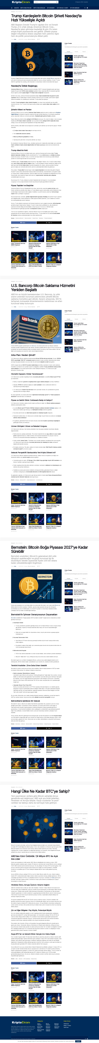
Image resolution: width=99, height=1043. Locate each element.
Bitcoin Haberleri (74, 7)
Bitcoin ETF (23, 479)
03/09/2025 (21, 566)
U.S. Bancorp (32, 345)
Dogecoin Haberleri (48, 1030)
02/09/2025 (21, 806)
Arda (15, 39)
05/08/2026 (31, 249)
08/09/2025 (21, 39)
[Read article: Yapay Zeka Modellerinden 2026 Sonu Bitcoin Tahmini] (36, 257)
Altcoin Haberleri (39, 1024)
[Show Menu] (11, 7)
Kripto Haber (55, 723)
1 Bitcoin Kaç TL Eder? (62, 7)
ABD (17, 958)
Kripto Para (35, 218)
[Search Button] (57, 2)
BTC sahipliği (27, 958)
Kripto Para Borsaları (39, 7)
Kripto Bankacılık (31, 479)
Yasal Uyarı (66, 1027)
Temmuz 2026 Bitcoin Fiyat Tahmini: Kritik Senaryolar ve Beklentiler (18, 266)
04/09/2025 (21, 306)
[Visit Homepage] (21, 2)
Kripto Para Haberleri (56, 1027)
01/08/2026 (49, 248)
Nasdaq (41, 218)
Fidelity (53, 877)
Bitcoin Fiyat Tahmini (38, 723)
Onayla (78, 1041)
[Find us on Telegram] (87, 8)
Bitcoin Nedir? (51, 7)
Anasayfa (16, 7)
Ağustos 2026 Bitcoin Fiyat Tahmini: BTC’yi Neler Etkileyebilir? (52, 245)
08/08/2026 (14, 246)
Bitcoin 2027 (29, 723)
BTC (17, 847)
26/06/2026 (31, 268)
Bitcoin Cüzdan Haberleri (40, 1030)
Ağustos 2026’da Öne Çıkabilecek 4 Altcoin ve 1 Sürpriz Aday (79, 81)
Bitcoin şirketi (28, 218)
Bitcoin (52, 78)
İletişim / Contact (67, 1025)
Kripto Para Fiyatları (25, 7)
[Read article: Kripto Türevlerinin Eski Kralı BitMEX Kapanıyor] (19, 236)
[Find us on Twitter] (84, 8)
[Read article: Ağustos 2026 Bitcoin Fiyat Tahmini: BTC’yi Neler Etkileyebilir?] (54, 236)
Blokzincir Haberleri (48, 1027)
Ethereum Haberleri (56, 1024)
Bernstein (13, 617)
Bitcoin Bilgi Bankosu (39, 1027)
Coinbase (51, 408)
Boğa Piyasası (48, 723)
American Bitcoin (19, 218)
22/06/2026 (49, 268)
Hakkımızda (66, 1023)
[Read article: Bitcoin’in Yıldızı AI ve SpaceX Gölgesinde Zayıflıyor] (54, 257)
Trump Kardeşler (48, 218)
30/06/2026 (14, 269)
